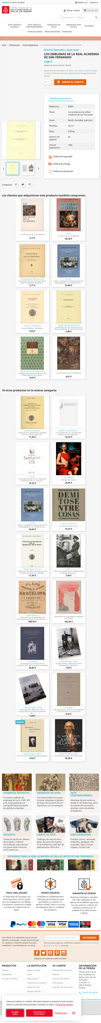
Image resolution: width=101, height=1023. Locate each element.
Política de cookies (64, 1004)
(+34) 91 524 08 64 (90, 992)
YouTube (50, 953)
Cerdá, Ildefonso (32, 615)
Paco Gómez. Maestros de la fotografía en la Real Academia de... (32, 711)
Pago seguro (32, 978)
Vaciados (89, 26)
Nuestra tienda (34, 991)
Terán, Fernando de (68, 523)
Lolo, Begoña (69, 477)
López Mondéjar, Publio (68, 661)
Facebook (37, 953)
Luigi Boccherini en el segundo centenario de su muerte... (32, 480)
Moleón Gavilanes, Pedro (68, 754)
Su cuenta (59, 965)
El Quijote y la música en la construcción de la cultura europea (32, 664)
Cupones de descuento (62, 987)
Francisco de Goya (53, 25)
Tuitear (22, 184)
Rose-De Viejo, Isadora (32, 754)
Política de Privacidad (89, 943)
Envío (29, 974)
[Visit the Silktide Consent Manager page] (73, 1013)
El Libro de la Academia (68, 236)
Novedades (7, 974)
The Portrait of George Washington (32, 755)
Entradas (67, 31)
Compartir (16, 184)
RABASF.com (82, 2)
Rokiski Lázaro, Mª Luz (32, 569)
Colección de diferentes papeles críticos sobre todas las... (32, 433)
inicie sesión (78, 70)
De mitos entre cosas (68, 526)
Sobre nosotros (34, 970)
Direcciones (57, 983)
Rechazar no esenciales (39, 1012)
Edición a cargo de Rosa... (68, 430)
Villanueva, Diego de (32, 430)
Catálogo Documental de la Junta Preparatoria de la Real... (32, 374)
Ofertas (5, 970)
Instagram (64, 953)
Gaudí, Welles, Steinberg (32, 328)
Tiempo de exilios (68, 480)
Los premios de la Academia (68, 373)
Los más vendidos (10, 978)
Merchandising (52, 31)
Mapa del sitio (33, 987)
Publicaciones (35, 31)
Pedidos (55, 974)
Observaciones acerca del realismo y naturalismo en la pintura (68, 710)
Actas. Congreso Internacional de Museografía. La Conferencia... (68, 282)
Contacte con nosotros (37, 983)
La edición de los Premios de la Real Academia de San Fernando (68, 328)
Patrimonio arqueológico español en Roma (68, 617)
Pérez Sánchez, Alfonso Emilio (32, 279)
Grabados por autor (73, 25)
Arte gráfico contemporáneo (34, 25)
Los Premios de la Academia (32, 234)
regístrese (89, 70)
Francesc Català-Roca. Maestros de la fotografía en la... (68, 572)
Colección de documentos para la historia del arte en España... (32, 572)
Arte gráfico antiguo (14, 25)
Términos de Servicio (53, 946)
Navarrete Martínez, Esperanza (32, 371)
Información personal (62, 970)
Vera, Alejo (69, 707)
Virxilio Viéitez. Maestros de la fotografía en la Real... (68, 664)
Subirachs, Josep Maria (32, 326)
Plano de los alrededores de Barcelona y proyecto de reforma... (32, 618)
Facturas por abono (61, 978)
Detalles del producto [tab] (61, 98)
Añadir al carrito (70, 82)
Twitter (43, 953)
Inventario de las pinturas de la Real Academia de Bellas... (32, 282)
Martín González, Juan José (68, 325)
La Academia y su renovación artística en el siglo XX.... (68, 433)
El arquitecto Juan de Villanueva (69, 755)
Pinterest (29, 184)
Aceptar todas (15, 1012)
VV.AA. (68, 233)
